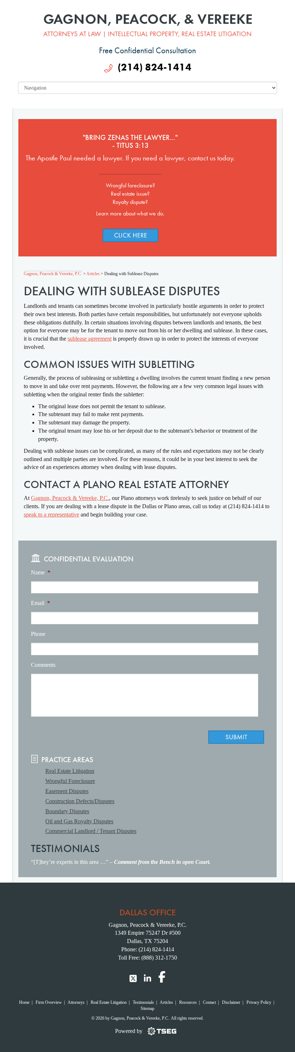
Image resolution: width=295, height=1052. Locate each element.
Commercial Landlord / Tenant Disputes (90, 831)
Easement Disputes (66, 791)
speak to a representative (51, 514)
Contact (209, 1002)
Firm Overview (49, 1002)
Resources (188, 1002)
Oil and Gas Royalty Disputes (79, 821)
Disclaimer (231, 1002)
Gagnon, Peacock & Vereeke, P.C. (70, 498)
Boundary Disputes (67, 811)
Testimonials (143, 1002)
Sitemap (147, 1008)
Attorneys (76, 1002)
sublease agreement (90, 339)
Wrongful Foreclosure (70, 781)
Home (24, 1002)
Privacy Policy (258, 1002)
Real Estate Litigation (69, 771)
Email (40, 603)
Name (40, 572)
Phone (38, 634)
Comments (43, 665)
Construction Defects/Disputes (79, 801)
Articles (166, 1002)
